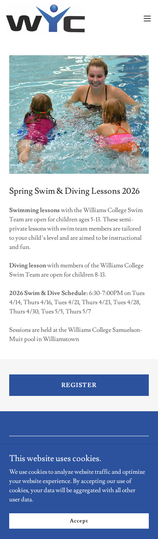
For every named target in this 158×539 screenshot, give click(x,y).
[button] (147, 18)
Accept (79, 520)
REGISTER (78, 385)
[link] (45, 18)
